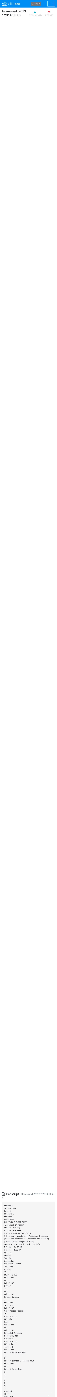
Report (49, 15)
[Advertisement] (28, 47)
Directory (35, 4)
